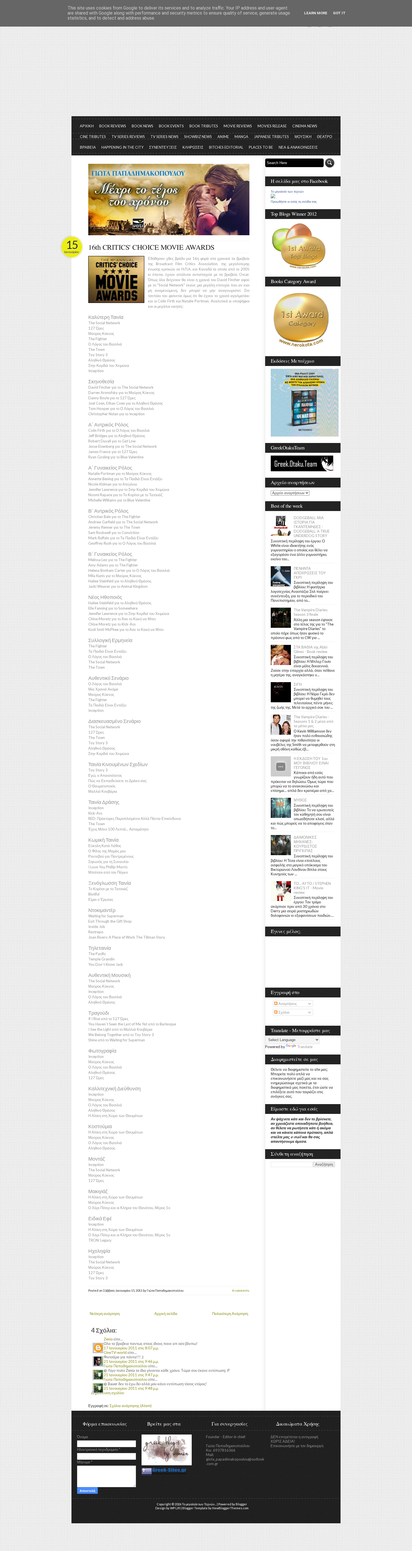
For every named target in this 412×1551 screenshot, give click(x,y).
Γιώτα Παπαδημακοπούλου (125, 1366)
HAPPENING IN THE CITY (122, 147)
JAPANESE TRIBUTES (271, 136)
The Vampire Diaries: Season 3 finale (311, 612)
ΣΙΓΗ (298, 684)
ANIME (223, 136)
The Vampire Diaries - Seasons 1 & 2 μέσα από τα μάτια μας (313, 721)
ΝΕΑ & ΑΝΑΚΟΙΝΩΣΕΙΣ (298, 147)
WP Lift (175, 1508)
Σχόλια (283, 1012)
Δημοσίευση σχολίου (107, 1393)
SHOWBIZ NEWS (198, 136)
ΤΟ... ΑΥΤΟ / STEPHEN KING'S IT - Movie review (312, 888)
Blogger (241, 1504)
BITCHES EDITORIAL (226, 147)
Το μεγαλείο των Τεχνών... (199, 1504)
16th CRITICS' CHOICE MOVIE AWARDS (151, 246)
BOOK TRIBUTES (203, 126)
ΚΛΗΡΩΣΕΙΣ (192, 147)
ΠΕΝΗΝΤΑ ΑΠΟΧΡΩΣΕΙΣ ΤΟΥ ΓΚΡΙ (310, 573)
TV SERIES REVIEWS (128, 136)
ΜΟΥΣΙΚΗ (303, 136)
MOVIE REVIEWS (238, 126)
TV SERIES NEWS (165, 136)
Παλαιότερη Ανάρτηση (230, 1313)
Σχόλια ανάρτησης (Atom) (131, 1405)
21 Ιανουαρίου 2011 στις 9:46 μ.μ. (131, 1361)
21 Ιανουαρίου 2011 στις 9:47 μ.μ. (131, 1375)
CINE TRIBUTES (93, 136)
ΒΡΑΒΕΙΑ (88, 147)
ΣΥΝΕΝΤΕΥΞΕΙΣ (163, 147)
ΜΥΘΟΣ (300, 800)
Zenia (108, 1339)
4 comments (240, 1290)
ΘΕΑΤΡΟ (324, 136)
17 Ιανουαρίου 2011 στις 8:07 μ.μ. (131, 1348)
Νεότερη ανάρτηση (105, 1313)
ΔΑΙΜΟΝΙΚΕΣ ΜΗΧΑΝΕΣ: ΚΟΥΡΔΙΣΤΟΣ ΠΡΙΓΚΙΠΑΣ (305, 844)
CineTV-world (115, 1352)
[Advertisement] (206, 74)
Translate (305, 1046)
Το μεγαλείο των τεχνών (287, 191)
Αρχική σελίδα (165, 1313)
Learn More (315, 13)
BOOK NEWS (142, 126)
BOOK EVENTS (171, 126)
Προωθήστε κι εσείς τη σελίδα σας (294, 201)
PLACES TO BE (261, 147)
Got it (339, 13)
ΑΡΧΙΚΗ (87, 126)
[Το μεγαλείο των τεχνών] (273, 197)
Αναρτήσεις (287, 1003)
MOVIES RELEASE (272, 126)
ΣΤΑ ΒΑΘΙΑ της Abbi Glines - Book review (310, 649)
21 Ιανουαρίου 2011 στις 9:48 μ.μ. (131, 1388)
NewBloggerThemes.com (230, 1508)
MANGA (241, 136)
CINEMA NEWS (304, 126)
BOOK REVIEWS (112, 126)
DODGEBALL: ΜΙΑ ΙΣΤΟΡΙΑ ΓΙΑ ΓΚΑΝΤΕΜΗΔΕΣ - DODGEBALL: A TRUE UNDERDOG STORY (312, 527)
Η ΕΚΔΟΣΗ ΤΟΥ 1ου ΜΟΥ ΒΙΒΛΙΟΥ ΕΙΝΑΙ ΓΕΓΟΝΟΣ (311, 763)
